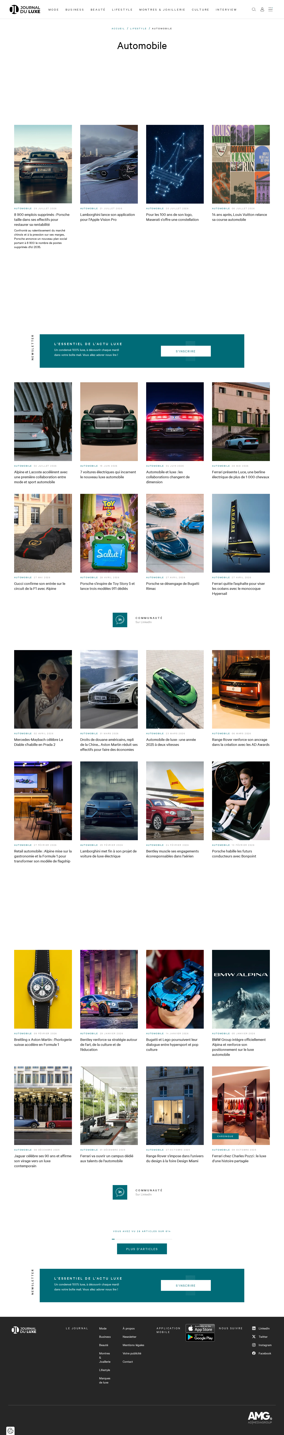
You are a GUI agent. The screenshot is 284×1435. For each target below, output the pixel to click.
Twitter (263, 1336)
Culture (201, 9)
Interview (226, 9)
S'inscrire (186, 351)
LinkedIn (264, 1328)
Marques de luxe (104, 1380)
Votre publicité (132, 1353)
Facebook (265, 1353)
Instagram (265, 1345)
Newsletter (129, 1336)
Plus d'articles (142, 1249)
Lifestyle (122, 9)
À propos (129, 1328)
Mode (53, 9)
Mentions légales (133, 1345)
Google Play (200, 1337)
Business (74, 9)
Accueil (118, 28)
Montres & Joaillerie (162, 9)
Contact (128, 1361)
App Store (200, 1328)
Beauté (98, 9)
